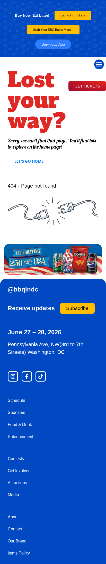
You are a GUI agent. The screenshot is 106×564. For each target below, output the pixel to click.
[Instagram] (13, 376)
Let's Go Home (28, 161)
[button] (99, 64)
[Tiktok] (41, 376)
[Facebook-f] (27, 376)
